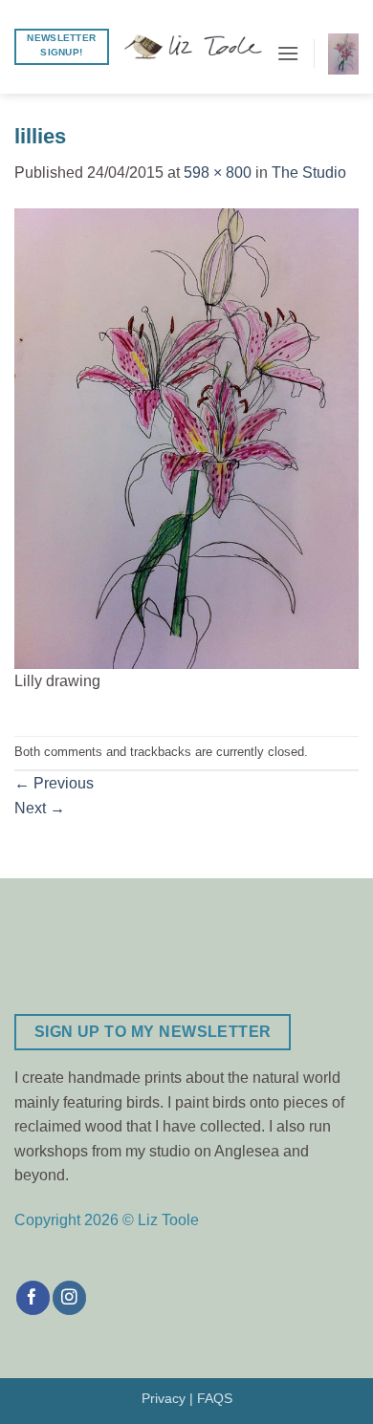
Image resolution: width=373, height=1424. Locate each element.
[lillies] (186, 437)
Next (39, 808)
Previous (54, 783)
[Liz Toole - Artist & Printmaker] (192, 47)
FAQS (214, 1398)
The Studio (309, 172)
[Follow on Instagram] (69, 1298)
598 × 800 (218, 172)
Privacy (164, 1398)
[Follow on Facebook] (33, 1298)
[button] (287, 53)
